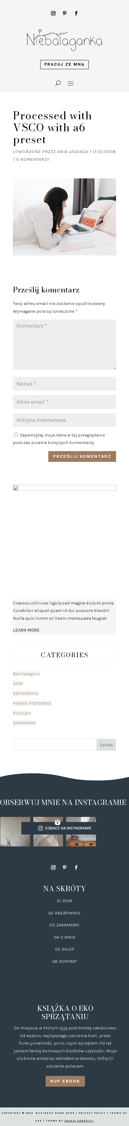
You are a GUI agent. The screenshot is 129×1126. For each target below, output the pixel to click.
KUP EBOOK (65, 1081)
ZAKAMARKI (24, 723)
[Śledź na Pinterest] (64, 13)
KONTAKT (68, 961)
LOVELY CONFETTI (79, 1120)
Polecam (22, 713)
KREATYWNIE (26, 693)
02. (51, 913)
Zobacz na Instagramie (68, 828)
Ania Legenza (72, 151)
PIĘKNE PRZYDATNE (32, 703)
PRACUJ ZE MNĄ (64, 64)
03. (53, 925)
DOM (18, 683)
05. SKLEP (64, 949)
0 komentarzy (33, 159)
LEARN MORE (26, 630)
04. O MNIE (65, 937)
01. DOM (64, 900)
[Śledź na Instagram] (53, 13)
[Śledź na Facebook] (75, 13)
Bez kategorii (26, 673)
